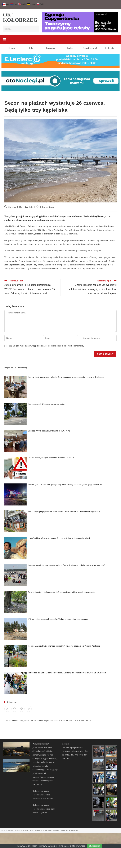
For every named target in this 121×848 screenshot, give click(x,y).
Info (31, 48)
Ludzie (70, 48)
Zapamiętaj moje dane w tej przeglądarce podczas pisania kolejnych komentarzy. (46, 346)
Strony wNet (73, 830)
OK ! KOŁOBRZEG (33, 830)
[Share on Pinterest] (21, 709)
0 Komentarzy (47, 207)
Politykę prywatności (77, 846)
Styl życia (109, 48)
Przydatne (50, 48)
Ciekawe (11, 48)
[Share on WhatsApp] (29, 709)
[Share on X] (7, 709)
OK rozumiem (94, 846)
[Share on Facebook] (14, 709)
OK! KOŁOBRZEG (20, 17)
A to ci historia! (90, 48)
